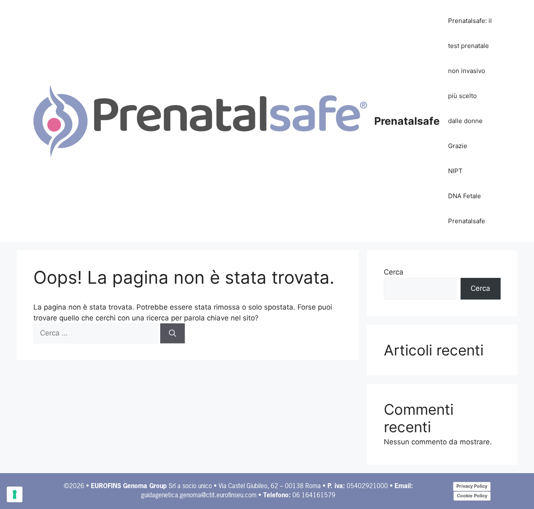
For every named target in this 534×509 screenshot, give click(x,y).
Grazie (457, 146)
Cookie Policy (472, 496)
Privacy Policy (471, 486)
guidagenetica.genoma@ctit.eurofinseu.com (199, 495)
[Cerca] (172, 333)
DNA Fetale (464, 196)
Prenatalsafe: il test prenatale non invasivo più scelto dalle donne (470, 71)
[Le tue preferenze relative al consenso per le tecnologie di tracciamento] (15, 494)
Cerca (393, 272)
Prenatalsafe (407, 121)
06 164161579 (313, 495)
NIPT (455, 171)
